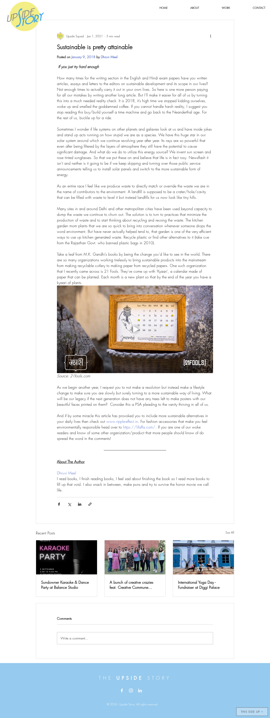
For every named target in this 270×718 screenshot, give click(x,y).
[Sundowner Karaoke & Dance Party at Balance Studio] (66, 557)
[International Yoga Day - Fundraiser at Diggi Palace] (203, 557)
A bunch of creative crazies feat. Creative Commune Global (131, 585)
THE (107, 678)
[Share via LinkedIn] (80, 504)
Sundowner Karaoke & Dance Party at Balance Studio (65, 585)
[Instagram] (131, 690)
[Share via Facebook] (59, 504)
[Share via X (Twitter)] (69, 504)
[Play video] (135, 329)
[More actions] (210, 36)
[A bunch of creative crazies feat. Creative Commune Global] (135, 557)
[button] (225, 8)
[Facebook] (121, 690)
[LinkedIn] (140, 690)
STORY (159, 678)
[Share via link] (90, 504)
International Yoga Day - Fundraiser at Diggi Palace (199, 585)
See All (229, 532)
